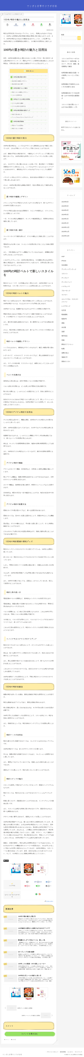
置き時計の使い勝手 (17, 84)
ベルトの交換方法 (17, 95)
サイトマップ (78, 1052)
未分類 (6, 860)
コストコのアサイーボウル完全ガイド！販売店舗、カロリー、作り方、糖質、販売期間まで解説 (70, 62)
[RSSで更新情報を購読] (39, 894)
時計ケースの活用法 (17, 125)
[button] (50, 24)
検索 (62, 35)
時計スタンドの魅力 (17, 128)
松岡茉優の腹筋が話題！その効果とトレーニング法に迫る (70, 75)
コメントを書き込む (29, 1034)
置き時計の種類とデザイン (19, 81)
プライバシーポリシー (52, 1052)
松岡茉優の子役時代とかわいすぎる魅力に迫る (70, 85)
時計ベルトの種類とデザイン (20, 92)
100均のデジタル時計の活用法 (21, 99)
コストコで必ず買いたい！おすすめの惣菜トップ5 (70, 106)
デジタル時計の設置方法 (19, 106)
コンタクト (70, 1052)
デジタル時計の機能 (17, 103)
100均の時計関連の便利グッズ (21, 110)
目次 (27, 71)
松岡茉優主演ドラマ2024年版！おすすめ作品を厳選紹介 (71, 95)
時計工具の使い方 (17, 114)
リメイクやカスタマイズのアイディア (22, 117)
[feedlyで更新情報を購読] (36, 894)
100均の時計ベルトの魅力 (20, 88)
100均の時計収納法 (18, 121)
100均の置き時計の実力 (19, 77)
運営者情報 (63, 1052)
